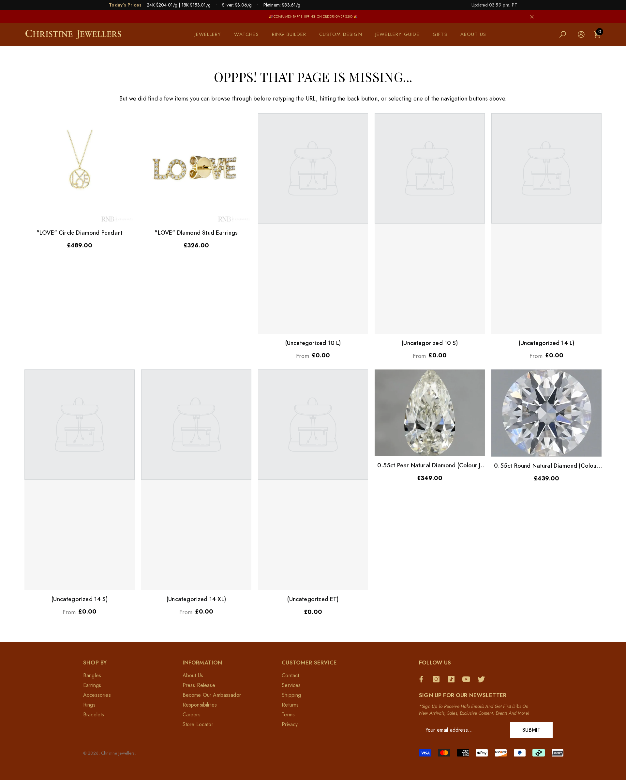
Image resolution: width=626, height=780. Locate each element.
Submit (531, 730)
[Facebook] (422, 679)
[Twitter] (482, 679)
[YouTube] (467, 679)
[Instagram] (437, 679)
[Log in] (581, 34)
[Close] (532, 16)
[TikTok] (452, 679)
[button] (211, 34)
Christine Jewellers (117, 753)
